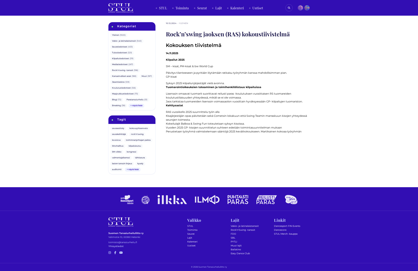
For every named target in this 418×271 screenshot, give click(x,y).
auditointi (116, 169)
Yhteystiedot (116, 246)
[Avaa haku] (289, 7)
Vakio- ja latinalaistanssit (245, 226)
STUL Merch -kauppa (285, 234)
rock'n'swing (137, 134)
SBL (233, 238)
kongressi (131, 151)
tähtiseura (140, 157)
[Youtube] (121, 253)
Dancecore (280, 230)
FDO (233, 234)
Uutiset (191, 246)
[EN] (300, 7)
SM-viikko (116, 151)
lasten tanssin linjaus (122, 163)
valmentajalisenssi (121, 157)
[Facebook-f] (115, 253)
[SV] (307, 7)
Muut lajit (236, 246)
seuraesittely (118, 128)
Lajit (189, 238)
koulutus (116, 140)
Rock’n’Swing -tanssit (243, 230)
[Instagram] (109, 253)
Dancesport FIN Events (287, 226)
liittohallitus (117, 146)
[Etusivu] (120, 7)
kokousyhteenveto (138, 128)
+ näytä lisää (136, 105)
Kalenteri (192, 242)
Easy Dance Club (240, 253)
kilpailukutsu (135, 146)
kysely (140, 163)
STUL (190, 226)
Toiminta (192, 230)
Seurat (191, 234)
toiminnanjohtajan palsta (138, 140)
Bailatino (236, 249)
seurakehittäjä (119, 134)
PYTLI (234, 242)
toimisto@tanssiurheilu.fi (122, 242)
